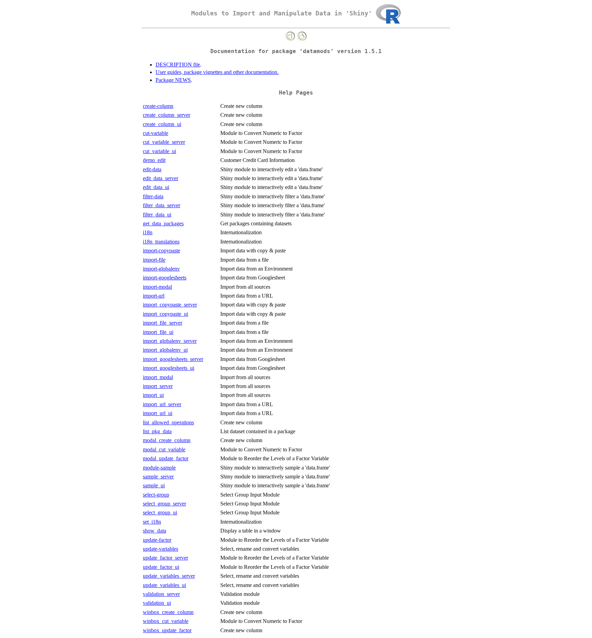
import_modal (158, 377)
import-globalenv (161, 269)
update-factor (157, 540)
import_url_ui (157, 413)
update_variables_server (169, 576)
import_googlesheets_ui (168, 368)
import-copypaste (161, 250)
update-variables (160, 549)
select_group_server (164, 503)
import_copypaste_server (170, 305)
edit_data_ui (156, 187)
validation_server (161, 594)
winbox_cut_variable (165, 621)
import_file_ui (158, 332)
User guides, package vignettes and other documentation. (217, 72)
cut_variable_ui (159, 151)
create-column (158, 106)
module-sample (159, 468)
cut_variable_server (164, 142)
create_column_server (166, 115)
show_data (154, 531)
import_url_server (162, 404)
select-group (156, 495)
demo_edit (154, 160)
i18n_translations (161, 242)
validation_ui (157, 603)
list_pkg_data (157, 431)
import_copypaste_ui (165, 314)
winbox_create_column (168, 612)
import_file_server (162, 323)
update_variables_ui (164, 585)
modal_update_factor (165, 458)
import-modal (157, 287)
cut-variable (155, 133)
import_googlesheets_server (173, 359)
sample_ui (154, 485)
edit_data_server (160, 178)
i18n (147, 232)
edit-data (152, 169)
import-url (153, 296)
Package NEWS (173, 80)
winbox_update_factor (167, 630)
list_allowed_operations (168, 422)
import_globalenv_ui (165, 350)
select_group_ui (160, 512)
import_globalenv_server (170, 341)
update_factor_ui (161, 567)
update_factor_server (165, 558)
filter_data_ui (157, 214)
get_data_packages (163, 223)
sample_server (158, 476)
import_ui (153, 395)
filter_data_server (161, 205)
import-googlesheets (164, 277)
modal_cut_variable (164, 449)
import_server (158, 386)
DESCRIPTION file (178, 64)
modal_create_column (166, 440)
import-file (154, 260)
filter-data (153, 196)
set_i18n (152, 522)
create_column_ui (162, 124)
